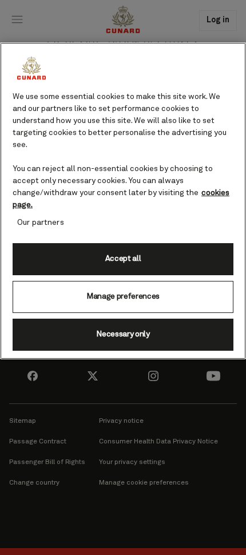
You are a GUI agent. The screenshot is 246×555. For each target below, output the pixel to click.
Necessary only (123, 334)
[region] (123, 200)
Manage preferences (123, 296)
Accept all (123, 259)
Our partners (40, 222)
